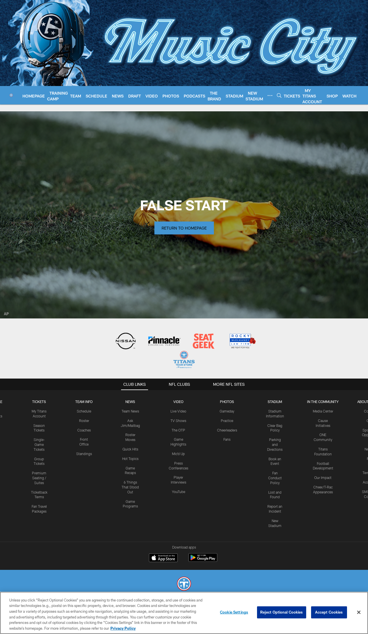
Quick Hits (130, 449)
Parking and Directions (275, 444)
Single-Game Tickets (39, 444)
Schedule (84, 411)
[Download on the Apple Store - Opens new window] (163, 558)
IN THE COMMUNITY (323, 402)
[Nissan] (125, 341)
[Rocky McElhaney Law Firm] (242, 341)
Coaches (84, 430)
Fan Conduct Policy (275, 478)
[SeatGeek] (203, 341)
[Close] (358, 612)
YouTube (178, 492)
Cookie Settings (234, 612)
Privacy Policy (123, 628)
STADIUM (275, 402)
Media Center (323, 411)
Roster (84, 421)
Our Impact (322, 478)
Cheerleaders (227, 430)
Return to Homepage (184, 228)
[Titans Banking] (164, 341)
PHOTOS (227, 402)
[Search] (279, 95)
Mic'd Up (178, 454)
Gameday (227, 411)
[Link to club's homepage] (11, 95)
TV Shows (178, 421)
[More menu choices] (270, 95)
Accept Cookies (329, 612)
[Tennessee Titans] (184, 584)
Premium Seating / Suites (39, 478)
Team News (130, 411)
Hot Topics (130, 459)
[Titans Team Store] (183, 360)
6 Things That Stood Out (130, 487)
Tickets (39, 402)
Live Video (178, 411)
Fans (227, 439)
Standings (84, 454)
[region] (184, 613)
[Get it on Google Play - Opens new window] (203, 560)
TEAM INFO (84, 402)
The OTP (178, 430)
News (130, 402)
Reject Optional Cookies (281, 612)
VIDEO (178, 402)
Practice (227, 421)
